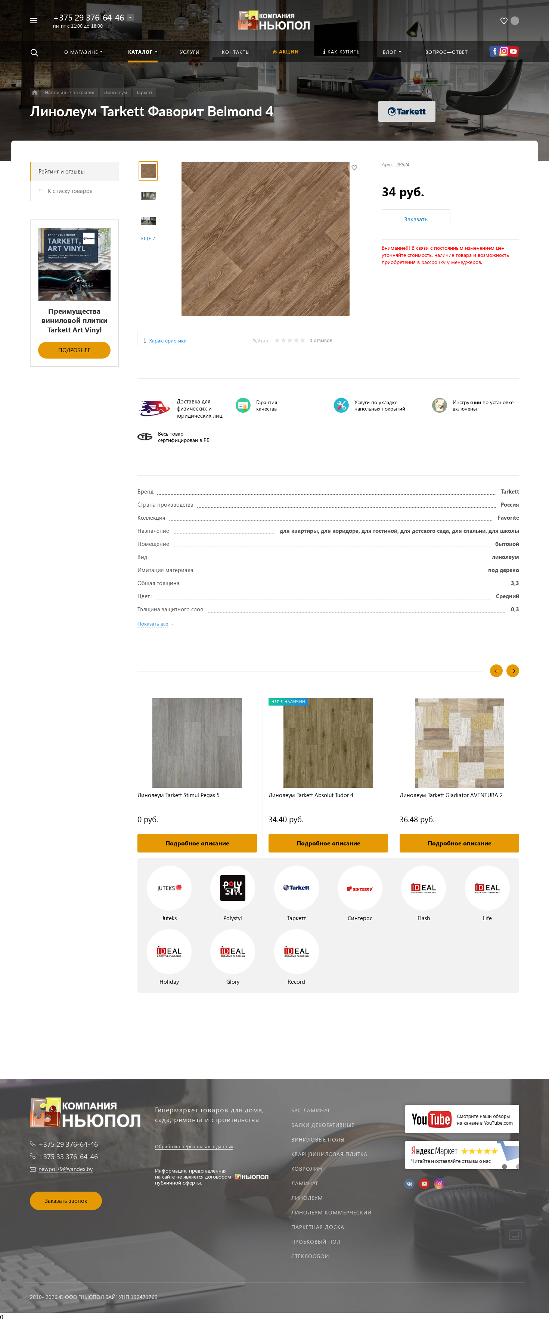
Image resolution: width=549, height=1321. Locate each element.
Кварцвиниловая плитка (329, 1154)
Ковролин (306, 1168)
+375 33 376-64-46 (68, 1156)
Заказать (416, 219)
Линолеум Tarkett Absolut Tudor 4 (311, 795)
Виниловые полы (318, 1139)
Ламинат (304, 1183)
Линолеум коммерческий (331, 1212)
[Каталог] (34, 92)
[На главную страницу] (274, 20)
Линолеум (307, 1197)
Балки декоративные (322, 1124)
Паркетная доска (317, 1227)
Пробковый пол (316, 1241)
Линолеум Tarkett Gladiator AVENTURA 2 (451, 795)
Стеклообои (310, 1256)
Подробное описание (197, 843)
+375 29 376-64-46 (88, 17)
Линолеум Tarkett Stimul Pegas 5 (178, 795)
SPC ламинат (310, 1110)
